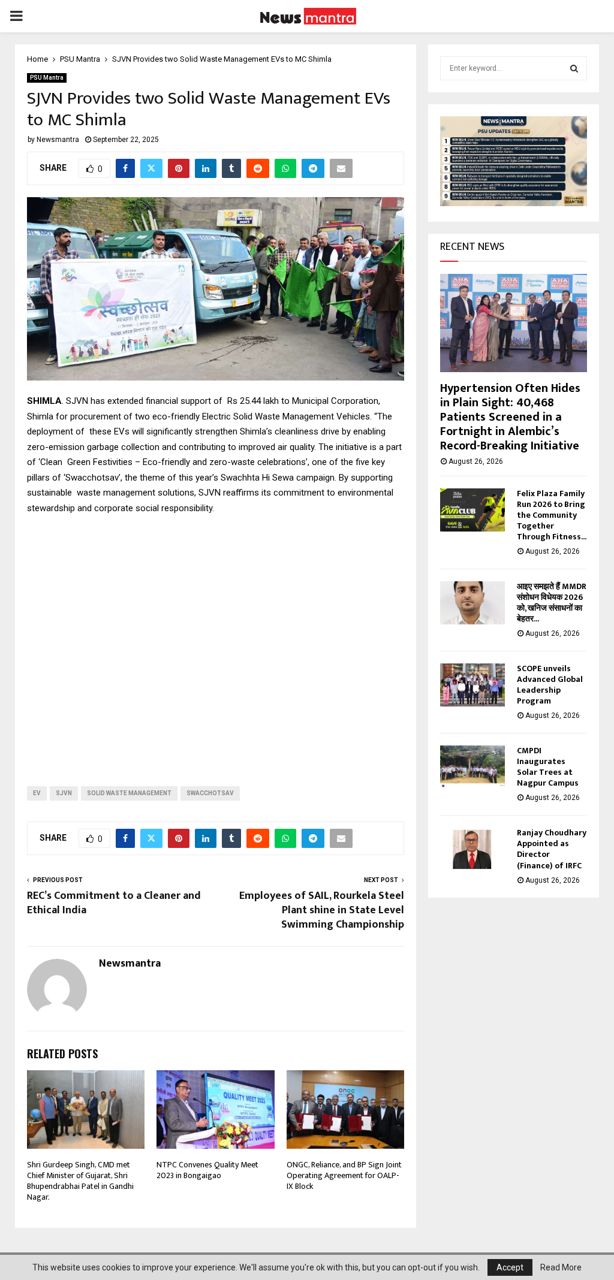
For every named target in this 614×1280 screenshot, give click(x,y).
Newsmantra (58, 139)
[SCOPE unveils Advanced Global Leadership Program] (472, 685)
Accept (509, 1267)
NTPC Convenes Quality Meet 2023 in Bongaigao (207, 1170)
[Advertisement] (215, 641)
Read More (561, 1267)
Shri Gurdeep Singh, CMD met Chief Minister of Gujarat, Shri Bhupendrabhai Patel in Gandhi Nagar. (80, 1181)
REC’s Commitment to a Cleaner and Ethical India (114, 903)
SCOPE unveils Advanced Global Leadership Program (550, 685)
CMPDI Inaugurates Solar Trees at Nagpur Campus (548, 767)
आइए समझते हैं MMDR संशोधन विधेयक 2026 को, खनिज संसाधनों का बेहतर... (551, 602)
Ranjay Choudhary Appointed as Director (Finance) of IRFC (551, 849)
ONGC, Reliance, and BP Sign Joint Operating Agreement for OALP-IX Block (344, 1175)
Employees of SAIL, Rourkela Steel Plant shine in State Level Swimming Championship (321, 910)
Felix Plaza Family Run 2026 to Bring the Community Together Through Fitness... (551, 515)
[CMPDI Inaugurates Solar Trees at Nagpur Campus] (472, 767)
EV (37, 793)
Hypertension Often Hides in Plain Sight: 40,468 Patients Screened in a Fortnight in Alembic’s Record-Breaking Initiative (510, 417)
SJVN (64, 793)
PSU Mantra (47, 77)
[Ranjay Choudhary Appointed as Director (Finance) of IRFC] (472, 849)
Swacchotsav (210, 793)
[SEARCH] (574, 68)
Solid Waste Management (129, 793)
